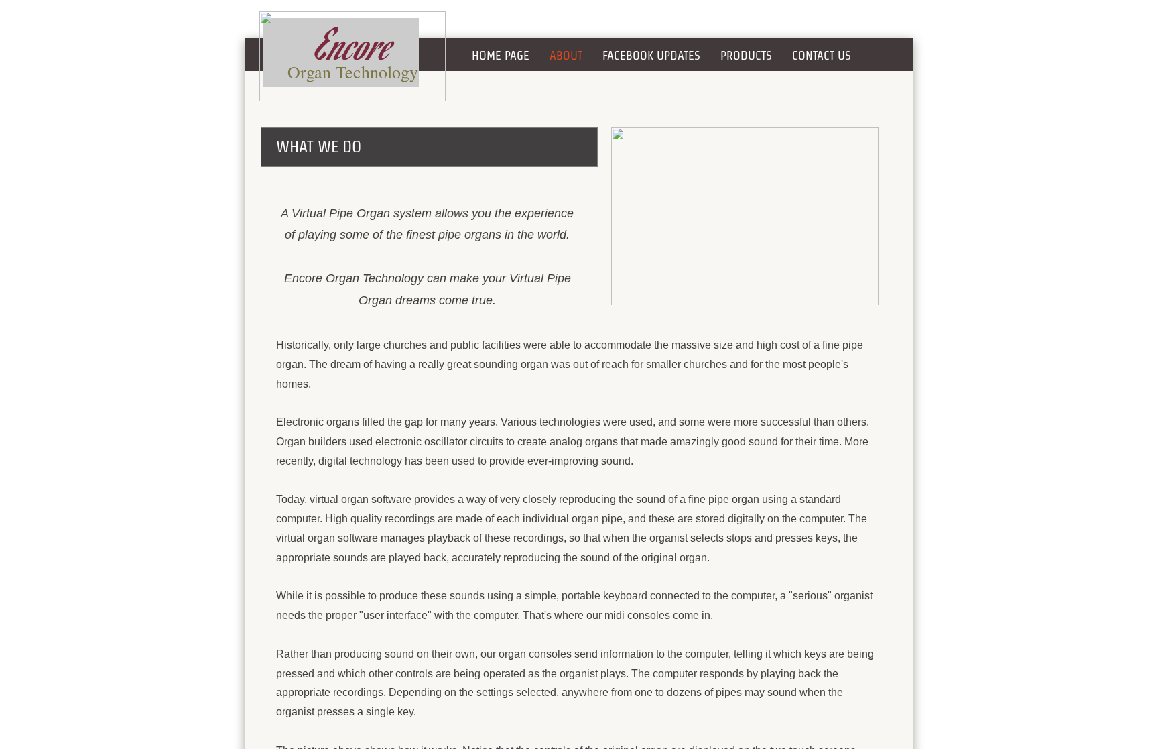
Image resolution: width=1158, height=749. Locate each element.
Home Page (500, 55)
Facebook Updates (651, 55)
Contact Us (821, 55)
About (566, 55)
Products (746, 55)
